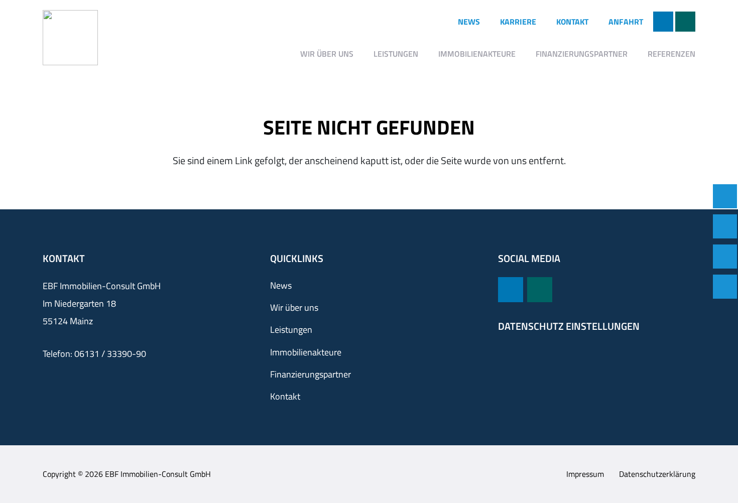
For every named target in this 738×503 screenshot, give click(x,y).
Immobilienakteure (305, 352)
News (281, 285)
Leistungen (291, 329)
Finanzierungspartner (310, 374)
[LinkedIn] (663, 22)
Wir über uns (294, 307)
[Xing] (685, 22)
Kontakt (285, 396)
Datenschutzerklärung (657, 474)
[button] (360, 53)
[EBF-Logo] (70, 37)
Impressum (585, 474)
